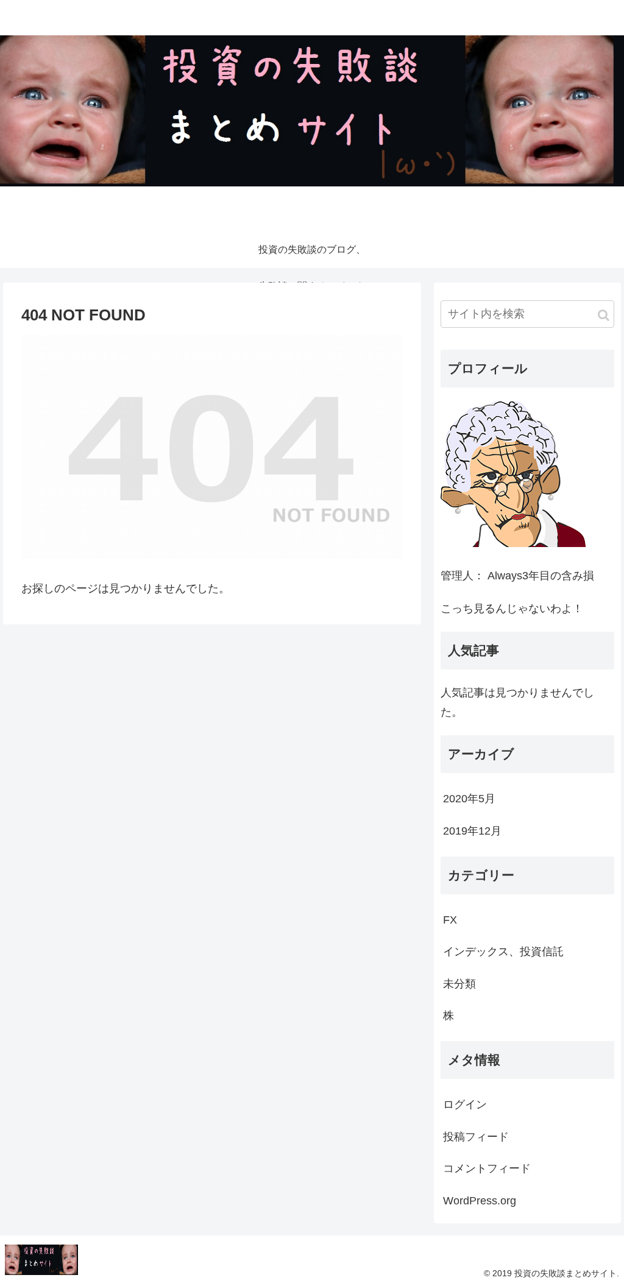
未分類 (459, 984)
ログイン (465, 1104)
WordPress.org (479, 1201)
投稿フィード (476, 1137)
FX (450, 920)
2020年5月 (469, 799)
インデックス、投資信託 (503, 951)
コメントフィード (487, 1168)
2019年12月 (472, 831)
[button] (603, 315)
